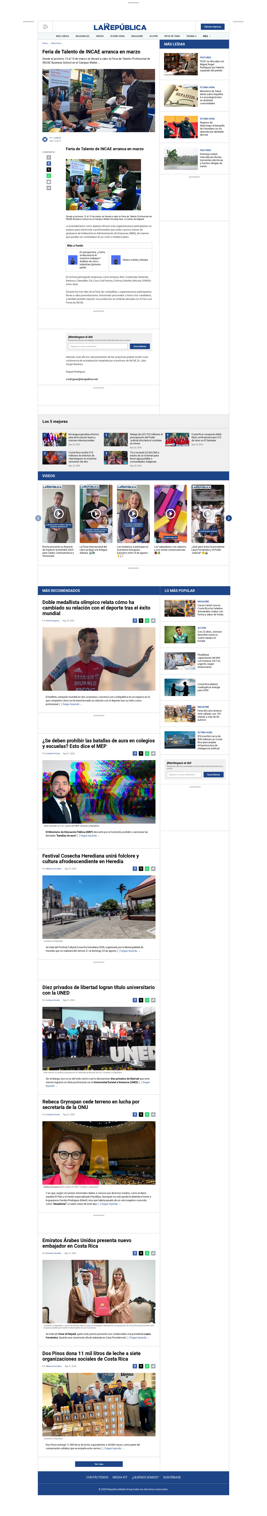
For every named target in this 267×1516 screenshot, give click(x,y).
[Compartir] (49, 188)
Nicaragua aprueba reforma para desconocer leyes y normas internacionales (84, 437)
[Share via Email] (49, 182)
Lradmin (57, 138)
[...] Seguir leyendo (69, 704)
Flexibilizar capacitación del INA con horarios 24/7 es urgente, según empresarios (209, 660)
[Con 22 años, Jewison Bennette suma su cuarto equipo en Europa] (180, 634)
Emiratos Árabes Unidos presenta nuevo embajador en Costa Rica (86, 1243)
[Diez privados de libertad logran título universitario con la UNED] (98, 1038)
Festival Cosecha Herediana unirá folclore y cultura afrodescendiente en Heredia (90, 858)
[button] (213, 27)
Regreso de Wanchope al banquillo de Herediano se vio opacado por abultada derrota (212, 128)
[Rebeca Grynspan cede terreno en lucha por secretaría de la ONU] (98, 1153)
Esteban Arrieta (53, 753)
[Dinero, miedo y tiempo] (116, 260)
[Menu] (46, 27)
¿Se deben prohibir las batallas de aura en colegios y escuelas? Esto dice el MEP (98, 743)
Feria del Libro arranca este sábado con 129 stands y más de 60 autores (210, 715)
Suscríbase (172, 1477)
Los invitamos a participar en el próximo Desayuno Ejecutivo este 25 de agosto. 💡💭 (132, 551)
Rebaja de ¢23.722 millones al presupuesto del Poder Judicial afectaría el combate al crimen (146, 439)
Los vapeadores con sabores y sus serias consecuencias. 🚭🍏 (170, 549)
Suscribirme (140, 346)
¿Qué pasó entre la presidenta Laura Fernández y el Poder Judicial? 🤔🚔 (207, 549)
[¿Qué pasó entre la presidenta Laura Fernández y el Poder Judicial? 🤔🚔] (207, 514)
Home (45, 43)
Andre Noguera (52, 621)
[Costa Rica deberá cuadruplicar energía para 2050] (180, 687)
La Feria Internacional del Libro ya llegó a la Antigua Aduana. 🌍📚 (93, 549)
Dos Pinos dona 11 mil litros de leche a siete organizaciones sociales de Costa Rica (91, 1356)
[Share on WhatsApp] (49, 176)
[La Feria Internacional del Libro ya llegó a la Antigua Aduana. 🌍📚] (96, 514)
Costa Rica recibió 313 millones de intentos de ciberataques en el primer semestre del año (83, 457)
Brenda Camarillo (53, 1253)
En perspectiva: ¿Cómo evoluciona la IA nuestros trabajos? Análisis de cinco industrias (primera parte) (92, 260)
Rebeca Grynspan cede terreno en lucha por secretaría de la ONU (90, 1104)
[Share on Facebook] (49, 163)
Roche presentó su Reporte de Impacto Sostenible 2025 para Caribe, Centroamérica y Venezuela (58, 551)
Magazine (203, 601)
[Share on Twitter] (49, 169)
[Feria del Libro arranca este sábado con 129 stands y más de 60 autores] (180, 713)
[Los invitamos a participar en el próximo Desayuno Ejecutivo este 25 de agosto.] (133, 514)
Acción (202, 628)
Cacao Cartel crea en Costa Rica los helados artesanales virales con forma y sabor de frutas (210, 610)
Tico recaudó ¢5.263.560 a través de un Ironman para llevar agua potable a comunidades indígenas (144, 457)
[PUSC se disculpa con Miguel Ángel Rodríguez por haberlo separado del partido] (181, 64)
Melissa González (53, 869)
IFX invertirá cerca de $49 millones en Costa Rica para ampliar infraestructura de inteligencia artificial (210, 742)
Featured (205, 57)
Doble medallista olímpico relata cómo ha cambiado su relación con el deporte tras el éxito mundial (96, 608)
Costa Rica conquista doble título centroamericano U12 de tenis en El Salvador (206, 437)
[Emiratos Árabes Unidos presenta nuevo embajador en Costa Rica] (98, 1291)
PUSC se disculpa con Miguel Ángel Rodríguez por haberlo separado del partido (212, 66)
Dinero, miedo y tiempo (135, 259)
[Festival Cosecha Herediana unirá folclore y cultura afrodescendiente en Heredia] (98, 907)
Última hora (56, 43)
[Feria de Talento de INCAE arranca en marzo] (98, 100)
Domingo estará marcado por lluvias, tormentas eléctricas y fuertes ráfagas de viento (211, 160)
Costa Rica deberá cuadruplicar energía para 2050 (209, 687)
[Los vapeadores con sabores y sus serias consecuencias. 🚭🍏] (170, 514)
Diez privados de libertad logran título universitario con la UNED (98, 990)
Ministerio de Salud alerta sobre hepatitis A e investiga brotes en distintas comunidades (211, 97)
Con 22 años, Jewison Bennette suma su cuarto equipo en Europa (210, 636)
